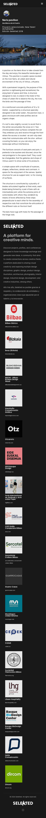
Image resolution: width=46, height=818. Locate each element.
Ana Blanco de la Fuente (11, 23)
